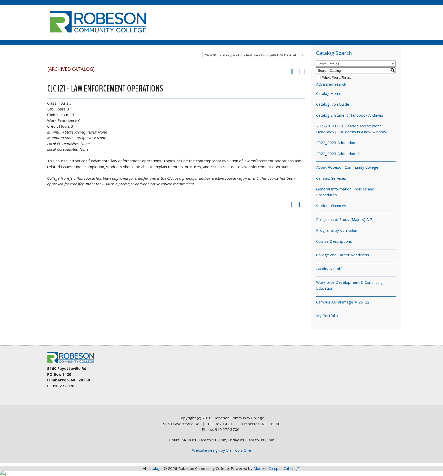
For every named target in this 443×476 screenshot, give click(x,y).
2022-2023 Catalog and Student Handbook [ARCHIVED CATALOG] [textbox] (253, 55)
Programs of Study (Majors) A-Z (344, 219)
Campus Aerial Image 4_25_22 (342, 302)
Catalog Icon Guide (332, 104)
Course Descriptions (334, 241)
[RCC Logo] (73, 363)
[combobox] (254, 55)
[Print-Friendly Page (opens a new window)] (295, 71)
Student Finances (331, 205)
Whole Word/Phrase (336, 77)
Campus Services (331, 178)
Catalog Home (328, 93)
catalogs (155, 468)
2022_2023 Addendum (336, 142)
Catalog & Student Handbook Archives (349, 115)
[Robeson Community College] (98, 34)
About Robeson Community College (347, 167)
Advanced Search (331, 84)
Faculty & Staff (328, 268)
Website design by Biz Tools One (221, 450)
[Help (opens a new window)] (302, 71)
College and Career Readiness (342, 254)
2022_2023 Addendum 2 (338, 153)
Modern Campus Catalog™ (277, 468)
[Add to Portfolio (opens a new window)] (288, 71)
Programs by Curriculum (337, 230)
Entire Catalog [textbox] (328, 64)
